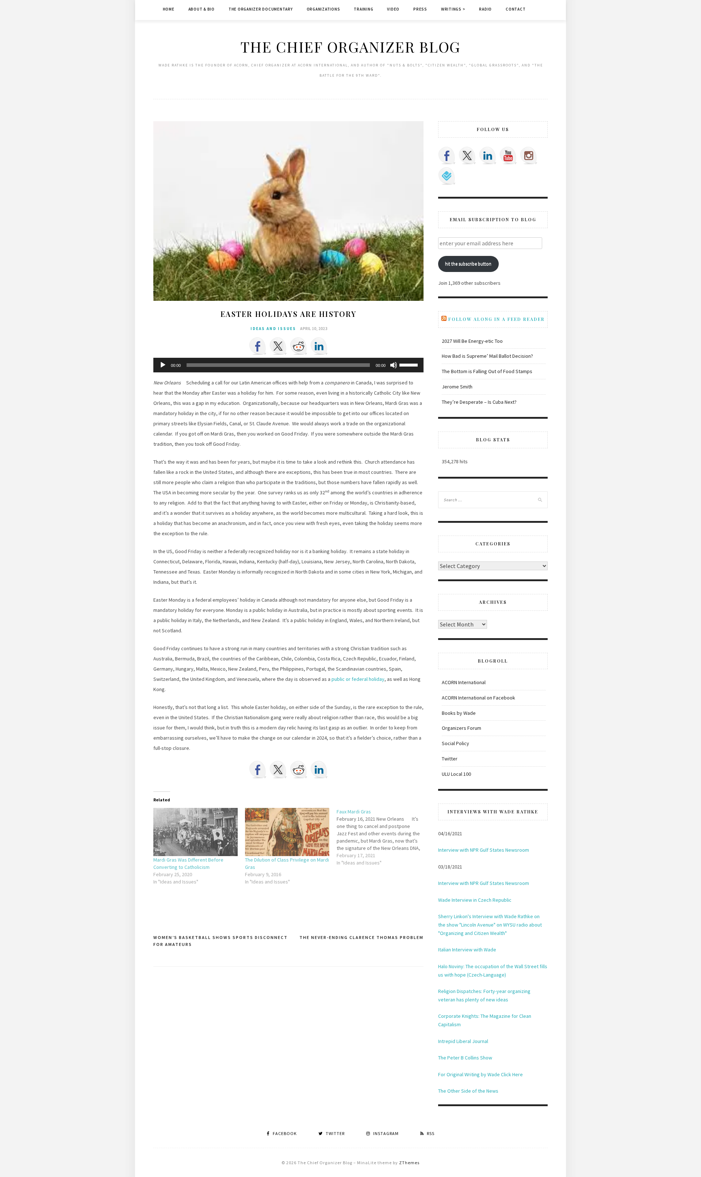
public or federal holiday (358, 679)
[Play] (162, 365)
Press (420, 9)
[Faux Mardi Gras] (382, 837)
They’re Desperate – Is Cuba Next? (479, 402)
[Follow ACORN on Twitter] (467, 155)
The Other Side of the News (468, 1091)
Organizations (323, 9)
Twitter (449, 758)
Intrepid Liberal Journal (463, 1041)
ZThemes (409, 1162)
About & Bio (201, 9)
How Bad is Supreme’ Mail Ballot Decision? (487, 356)
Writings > (453, 9)
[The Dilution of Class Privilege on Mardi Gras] (287, 832)
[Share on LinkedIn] (319, 346)
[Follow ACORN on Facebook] (447, 155)
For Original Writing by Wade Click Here (480, 1074)
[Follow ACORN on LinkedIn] (488, 155)
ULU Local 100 (456, 774)
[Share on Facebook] (258, 346)
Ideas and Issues (273, 328)
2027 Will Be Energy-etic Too (472, 341)
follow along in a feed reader (496, 319)
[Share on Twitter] (278, 346)
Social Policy (455, 743)
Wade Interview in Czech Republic (475, 900)
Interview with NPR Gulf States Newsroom (483, 850)
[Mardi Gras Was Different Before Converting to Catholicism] (195, 832)
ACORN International (464, 682)
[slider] (409, 364)
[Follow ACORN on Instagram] (528, 155)
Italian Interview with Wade (467, 949)
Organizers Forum (461, 728)
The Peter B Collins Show (465, 1057)
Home (169, 9)
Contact (515, 9)
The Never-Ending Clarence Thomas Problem (361, 937)
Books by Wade (459, 713)
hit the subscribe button (468, 264)
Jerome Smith (457, 386)
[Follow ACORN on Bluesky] (447, 176)
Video (393, 9)
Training (363, 9)
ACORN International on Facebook (478, 697)
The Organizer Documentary (261, 9)
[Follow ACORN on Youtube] (508, 155)
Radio (485, 9)
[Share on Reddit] (298, 346)
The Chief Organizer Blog (350, 46)
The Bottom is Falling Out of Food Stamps (487, 371)
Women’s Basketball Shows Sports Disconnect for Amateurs (220, 941)
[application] (288, 365)
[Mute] (393, 365)
